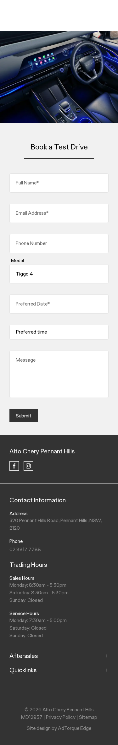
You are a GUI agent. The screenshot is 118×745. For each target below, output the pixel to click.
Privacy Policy (61, 717)
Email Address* (32, 213)
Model (17, 260)
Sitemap (88, 717)
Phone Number (31, 243)
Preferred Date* (33, 303)
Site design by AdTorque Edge (59, 728)
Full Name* (27, 182)
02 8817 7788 (25, 549)
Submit (23, 415)
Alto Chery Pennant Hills (42, 451)
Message (26, 360)
